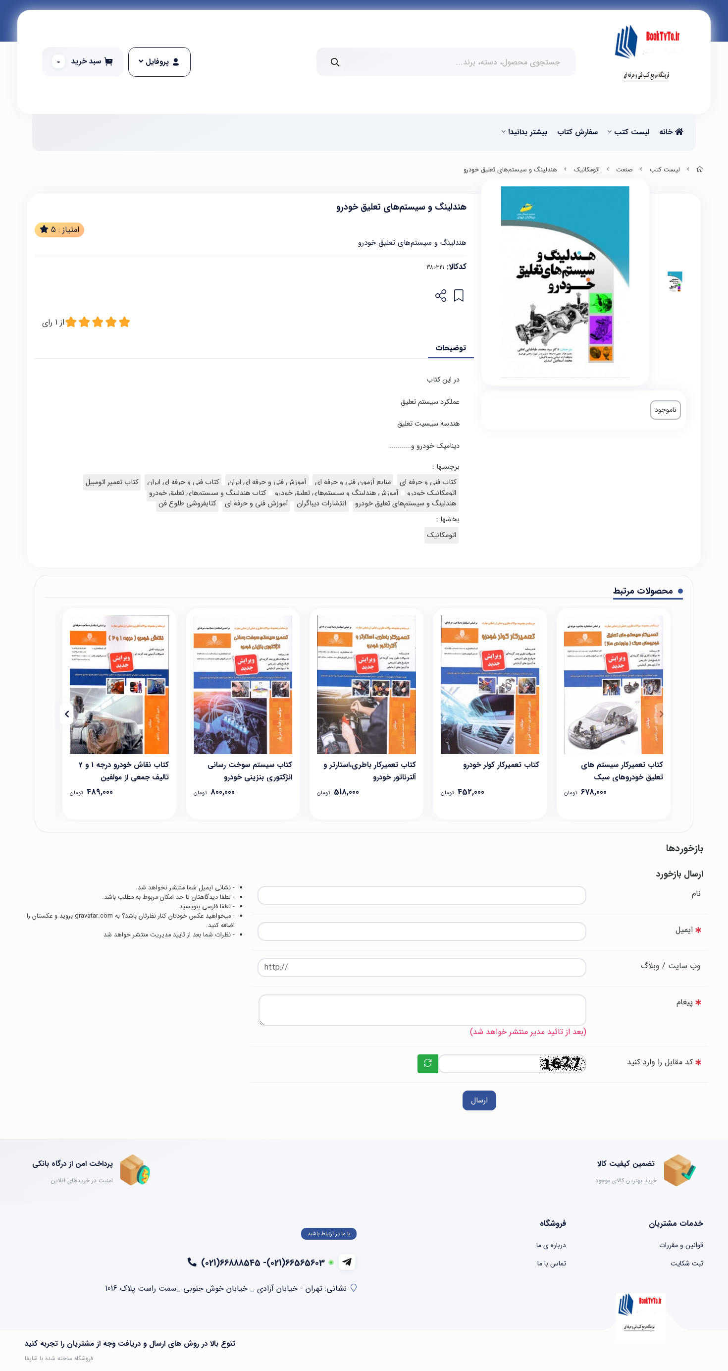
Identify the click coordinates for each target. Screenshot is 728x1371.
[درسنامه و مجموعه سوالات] (613, 684)
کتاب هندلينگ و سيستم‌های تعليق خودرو (207, 493)
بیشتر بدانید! (527, 132)
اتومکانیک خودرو (431, 493)
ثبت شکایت (687, 1263)
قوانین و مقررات (681, 1245)
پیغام (684, 1002)
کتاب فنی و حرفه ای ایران (183, 482)
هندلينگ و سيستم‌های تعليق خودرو (405, 503)
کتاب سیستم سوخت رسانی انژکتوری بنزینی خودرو (250, 770)
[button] (661, 714)
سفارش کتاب (577, 132)
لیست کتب (631, 132)
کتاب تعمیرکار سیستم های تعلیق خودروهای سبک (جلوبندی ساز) (622, 770)
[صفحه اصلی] (699, 170)
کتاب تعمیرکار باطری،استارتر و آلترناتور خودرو (369, 770)
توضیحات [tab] (451, 348)
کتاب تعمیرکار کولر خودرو (501, 765)
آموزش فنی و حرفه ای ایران (267, 482)
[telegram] (347, 1262)
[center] (335, 62)
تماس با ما (551, 1263)
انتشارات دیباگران (321, 503)
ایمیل (684, 930)
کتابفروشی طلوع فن (187, 503)
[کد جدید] (427, 1063)
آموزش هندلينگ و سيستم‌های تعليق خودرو (336, 493)
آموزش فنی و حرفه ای (256, 503)
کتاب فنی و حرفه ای (428, 482)
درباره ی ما (551, 1245)
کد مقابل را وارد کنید (660, 1062)
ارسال (479, 1100)
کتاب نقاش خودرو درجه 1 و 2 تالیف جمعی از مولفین (124, 770)
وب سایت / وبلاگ (671, 966)
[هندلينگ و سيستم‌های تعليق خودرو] (641, 1318)
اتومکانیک (587, 170)
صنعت (624, 170)
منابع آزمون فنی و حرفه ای (353, 482)
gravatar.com (94, 916)
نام (696, 893)
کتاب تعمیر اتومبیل (112, 482)
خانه (667, 132)
